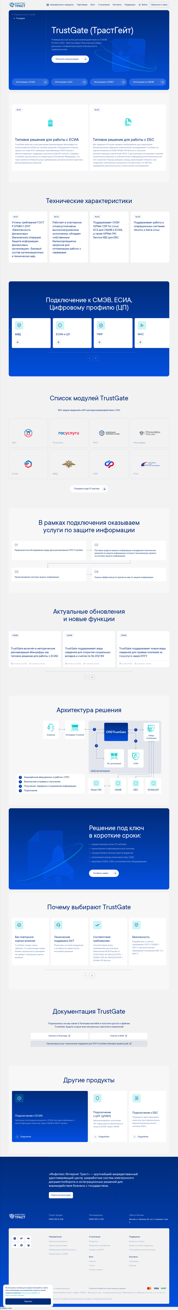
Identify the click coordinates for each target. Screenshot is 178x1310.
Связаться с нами (159, 5)
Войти (145, 5)
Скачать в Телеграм (57, 1036)
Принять (28, 1301)
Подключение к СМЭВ (24, 15)
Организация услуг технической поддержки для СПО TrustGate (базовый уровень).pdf (87, 1044)
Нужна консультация (61, 1195)
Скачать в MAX (117, 1036)
